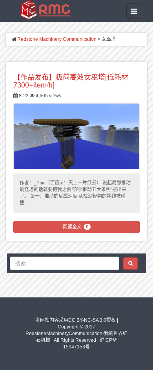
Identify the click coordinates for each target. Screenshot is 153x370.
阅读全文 (76, 227)
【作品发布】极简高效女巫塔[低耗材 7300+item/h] (70, 80)
